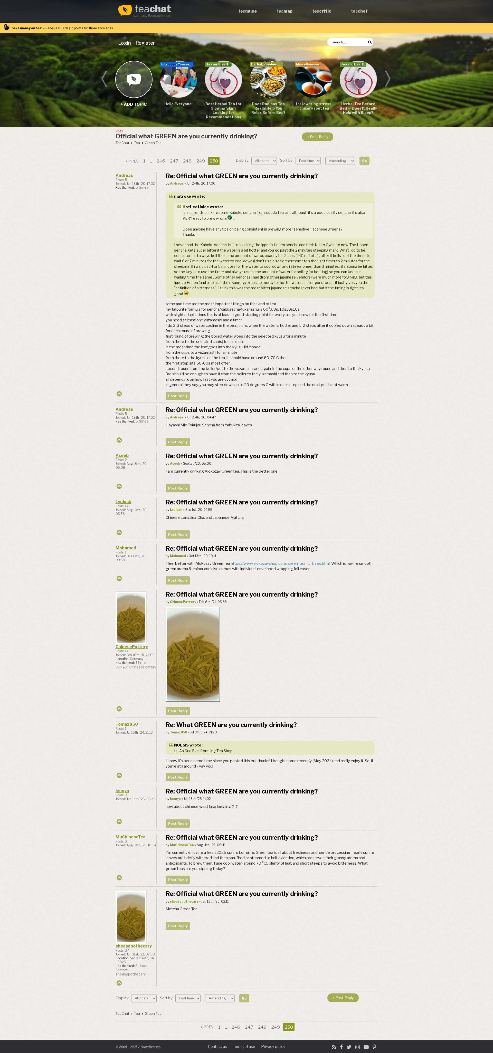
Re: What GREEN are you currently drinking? (231, 725)
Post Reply (177, 396)
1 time (141, 662)
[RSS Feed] (334, 1047)
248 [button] (187, 161)
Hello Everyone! (178, 104)
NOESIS (181, 745)
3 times (142, 966)
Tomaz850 (127, 724)
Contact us (217, 1046)
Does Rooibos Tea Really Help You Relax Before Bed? (268, 108)
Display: (243, 160)
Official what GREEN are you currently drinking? (186, 136)
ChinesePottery (132, 646)
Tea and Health (218, 64)
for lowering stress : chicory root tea (313, 106)
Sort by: (287, 160)
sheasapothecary (134, 946)
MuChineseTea (131, 837)
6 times (142, 187)
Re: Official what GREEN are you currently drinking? (242, 176)
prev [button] (134, 161)
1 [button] (144, 161)
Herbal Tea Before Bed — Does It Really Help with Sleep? (358, 108)
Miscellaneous (308, 64)
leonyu (122, 790)
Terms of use (244, 1046)
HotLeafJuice (196, 207)
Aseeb (122, 455)
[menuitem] (125, 43)
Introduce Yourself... (177, 64)
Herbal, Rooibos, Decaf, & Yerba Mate (267, 64)
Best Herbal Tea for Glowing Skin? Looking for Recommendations (223, 110)
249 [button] (200, 161)
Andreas (124, 175)
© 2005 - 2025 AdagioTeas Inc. (138, 1047)
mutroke (182, 196)
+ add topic (133, 79)
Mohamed (126, 547)
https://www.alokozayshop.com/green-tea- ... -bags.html (280, 563)
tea (153, 9)
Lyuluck (123, 501)
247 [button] (174, 161)
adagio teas (161, 16)
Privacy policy (273, 1046)
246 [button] (161, 161)
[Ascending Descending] (340, 160)
